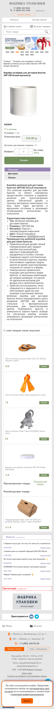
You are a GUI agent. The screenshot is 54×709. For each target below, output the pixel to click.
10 (22, 54)
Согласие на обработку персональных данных (27, 676)
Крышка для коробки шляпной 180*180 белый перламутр (25, 468)
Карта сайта (27, 673)
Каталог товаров (42, 26)
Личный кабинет (39, 20)
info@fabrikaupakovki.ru (27, 666)
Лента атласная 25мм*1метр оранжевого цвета (25, 395)
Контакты (14, 20)
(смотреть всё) (20, 537)
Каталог (38, 626)
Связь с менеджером (38, 649)
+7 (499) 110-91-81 (29, 643)
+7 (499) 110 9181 (21, 8)
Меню (9, 626)
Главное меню (14, 26)
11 (27, 54)
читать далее (45, 548)
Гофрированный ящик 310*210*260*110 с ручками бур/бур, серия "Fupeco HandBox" (23, 521)
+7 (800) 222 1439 (21, 10)
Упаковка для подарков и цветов (27, 61)
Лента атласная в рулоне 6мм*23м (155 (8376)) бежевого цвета (25, 360)
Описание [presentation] (13, 170)
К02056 (31, 236)
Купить (24, 160)
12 (32, 54)
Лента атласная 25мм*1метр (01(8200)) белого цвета (25, 432)
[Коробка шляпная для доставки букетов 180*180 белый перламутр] (23, 119)
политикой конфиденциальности (27, 694)
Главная (7, 61)
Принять (27, 701)
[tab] (27, 170)
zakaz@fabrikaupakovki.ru (30, 663)
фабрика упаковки (27, 3)
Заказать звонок (24, 14)
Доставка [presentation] (13, 173)
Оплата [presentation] (12, 177)
